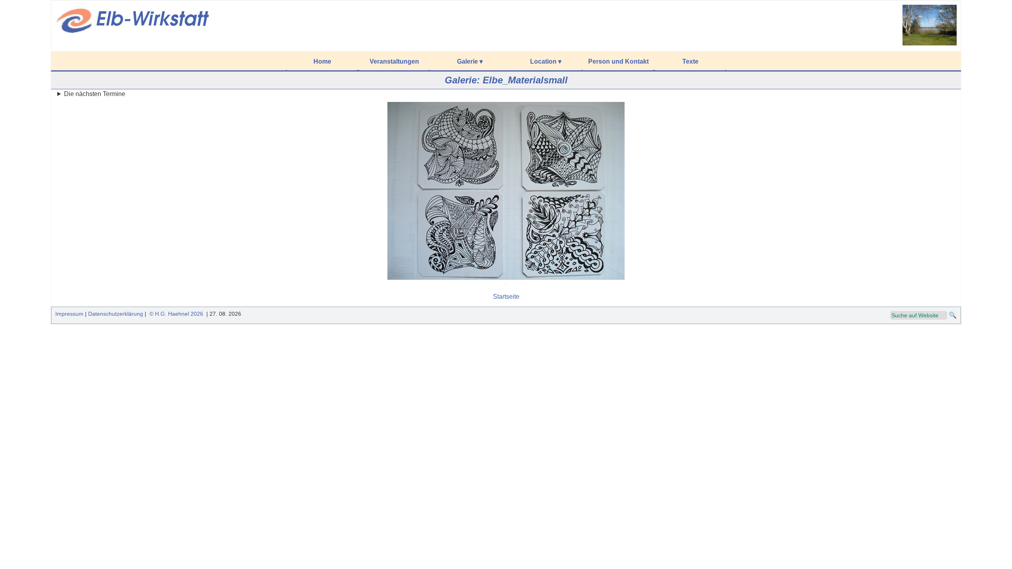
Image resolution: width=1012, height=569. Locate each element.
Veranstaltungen (394, 61)
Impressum (69, 314)
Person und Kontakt (618, 61)
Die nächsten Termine (94, 93)
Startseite (506, 296)
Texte (690, 61)
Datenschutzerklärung (115, 314)
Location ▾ (545, 61)
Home (322, 61)
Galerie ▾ (470, 61)
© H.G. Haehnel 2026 (176, 314)
